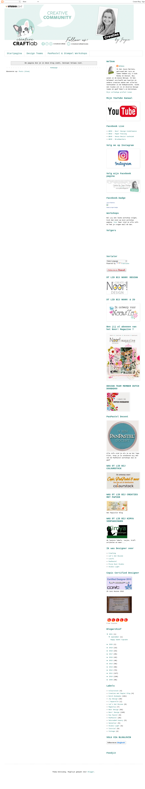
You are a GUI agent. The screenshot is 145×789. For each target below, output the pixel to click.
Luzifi (111, 559)
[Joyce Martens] (107, 205)
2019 (111, 648)
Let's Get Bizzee (116, 556)
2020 (111, 644)
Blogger (91, 772)
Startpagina (14, 53)
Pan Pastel (113, 715)
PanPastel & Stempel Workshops (67, 53)
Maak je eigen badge (112, 207)
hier (115, 222)
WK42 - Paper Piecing (118, 134)
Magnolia (112, 707)
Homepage (53, 68)
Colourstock (113, 691)
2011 (111, 673)
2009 (111, 680)
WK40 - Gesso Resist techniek (121, 136)
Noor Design (113, 710)
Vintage (112, 731)
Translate (125, 263)
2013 (111, 667)
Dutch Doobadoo (115, 696)
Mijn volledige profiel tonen (119, 92)
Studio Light (114, 567)
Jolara (121, 66)
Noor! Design (114, 712)
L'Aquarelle (113, 701)
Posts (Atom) (24, 71)
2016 (111, 657)
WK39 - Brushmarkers (117, 139)
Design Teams (35, 53)
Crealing (112, 553)
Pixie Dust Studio (116, 564)
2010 (111, 676)
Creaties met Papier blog (119, 693)
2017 (111, 654)
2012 (111, 670)
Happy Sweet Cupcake (119, 640)
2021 (111, 634)
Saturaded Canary (116, 720)
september (115, 637)
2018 (111, 651)
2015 (111, 660)
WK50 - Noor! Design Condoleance (123, 131)
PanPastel (113, 561)
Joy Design (113, 699)
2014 (111, 664)
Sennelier (113, 723)
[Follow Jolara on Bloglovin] (116, 744)
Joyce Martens (110, 202)
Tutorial (112, 728)
